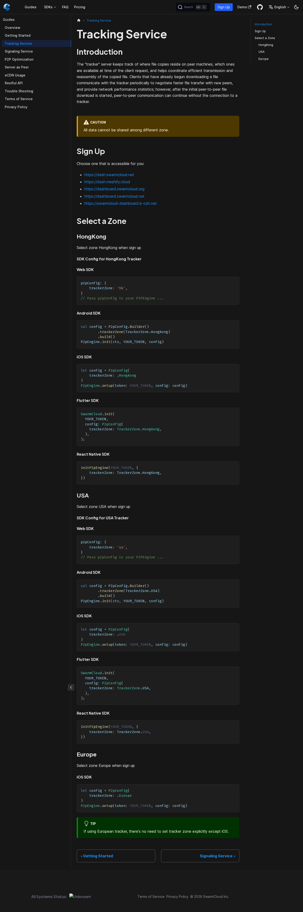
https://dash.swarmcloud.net (109, 174)
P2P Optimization (19, 59)
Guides (30, 7)
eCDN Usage (15, 75)
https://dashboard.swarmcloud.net (114, 196)
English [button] (280, 7)
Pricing (79, 7)
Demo (242, 7)
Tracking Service (18, 43)
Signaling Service (19, 51)
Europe (263, 59)
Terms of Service (19, 99)
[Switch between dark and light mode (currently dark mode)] (296, 7)
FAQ (65, 7)
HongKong (265, 45)
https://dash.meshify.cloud (107, 181)
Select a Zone (265, 38)
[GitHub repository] (260, 7)
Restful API (14, 83)
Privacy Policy (16, 107)
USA (261, 51)
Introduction (263, 24)
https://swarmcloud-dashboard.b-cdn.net (120, 203)
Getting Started (18, 35)
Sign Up (224, 7)
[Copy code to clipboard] (233, 282)
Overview (12, 28)
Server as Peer (17, 67)
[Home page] (79, 20)
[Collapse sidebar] (71, 687)
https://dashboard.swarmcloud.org (114, 189)
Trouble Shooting (19, 91)
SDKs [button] (48, 7)
